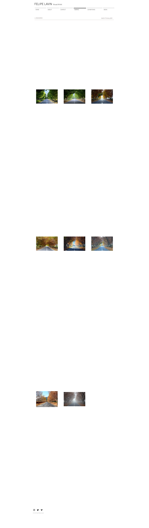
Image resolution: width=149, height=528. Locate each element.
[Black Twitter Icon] (38, 510)
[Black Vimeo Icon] (41, 510)
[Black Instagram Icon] (34, 510)
